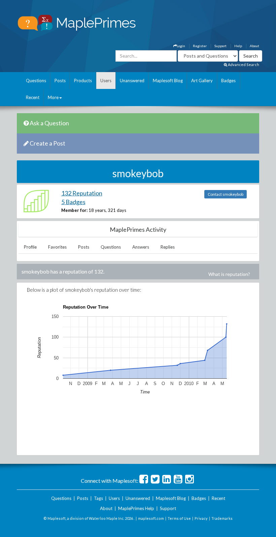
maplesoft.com (151, 518)
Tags (98, 498)
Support (220, 46)
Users (105, 80)
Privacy (201, 518)
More (53, 97)
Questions (36, 80)
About (254, 46)
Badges (228, 80)
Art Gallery (202, 80)
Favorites (57, 247)
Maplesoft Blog (168, 80)
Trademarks (222, 518)
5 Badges (73, 202)
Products (83, 80)
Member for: (74, 210)
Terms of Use (179, 518)
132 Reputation (81, 193)
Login (181, 46)
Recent (32, 97)
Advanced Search (243, 64)
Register (200, 46)
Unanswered (132, 80)
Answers (140, 247)
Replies (168, 247)
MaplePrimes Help (136, 508)
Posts (60, 80)
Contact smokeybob (225, 194)
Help (238, 46)
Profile (30, 247)
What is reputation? (229, 274)
